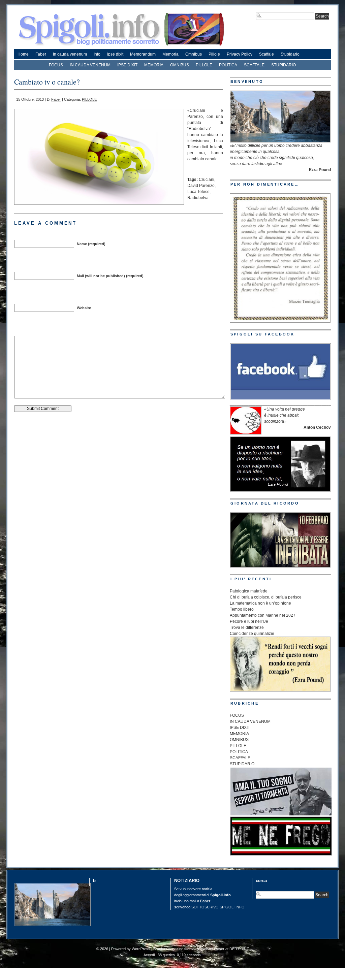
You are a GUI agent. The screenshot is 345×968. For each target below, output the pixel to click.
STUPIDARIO (283, 65)
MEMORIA (153, 65)
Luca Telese (198, 191)
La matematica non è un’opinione (260, 603)
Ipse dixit (115, 54)
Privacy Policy (239, 54)
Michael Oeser (212, 949)
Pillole (214, 54)
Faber (40, 54)
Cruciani (206, 179)
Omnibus (193, 54)
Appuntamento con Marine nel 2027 (262, 615)
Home (23, 54)
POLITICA (228, 65)
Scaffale (266, 54)
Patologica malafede (249, 591)
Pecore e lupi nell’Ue (249, 621)
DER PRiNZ (239, 949)
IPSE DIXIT (127, 65)
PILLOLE (204, 65)
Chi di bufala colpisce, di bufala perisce (266, 597)
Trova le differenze (247, 627)
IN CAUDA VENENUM (90, 65)
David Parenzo (201, 185)
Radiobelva (198, 197)
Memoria (170, 54)
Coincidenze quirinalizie (252, 633)
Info (97, 54)
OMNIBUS (179, 65)
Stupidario (290, 54)
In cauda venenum (70, 54)
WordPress (141, 949)
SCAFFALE (254, 65)
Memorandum (143, 54)
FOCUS (56, 65)
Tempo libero (242, 609)
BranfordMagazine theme (173, 949)
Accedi (149, 955)
